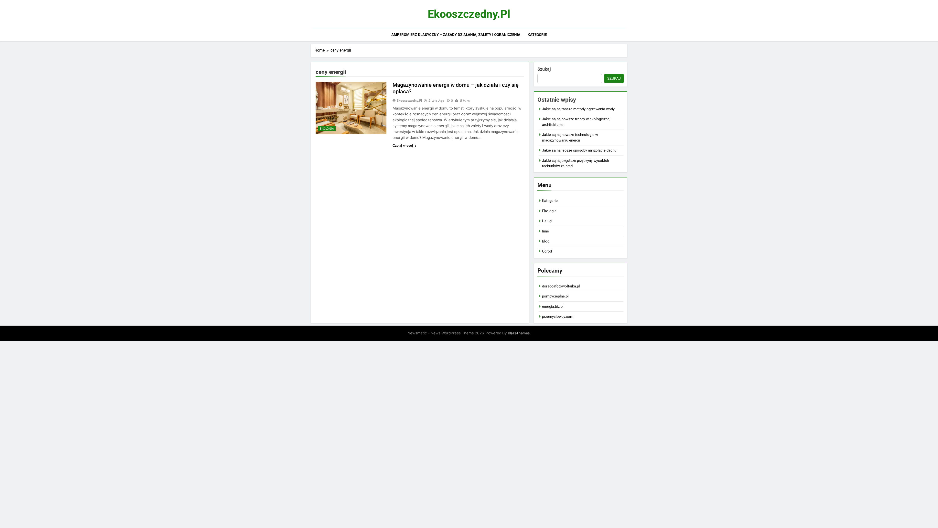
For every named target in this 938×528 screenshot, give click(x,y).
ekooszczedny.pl (469, 14)
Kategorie (537, 35)
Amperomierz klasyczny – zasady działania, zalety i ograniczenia (455, 35)
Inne (545, 231)
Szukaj (544, 69)
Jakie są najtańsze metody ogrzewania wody (578, 109)
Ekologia (327, 128)
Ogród (547, 251)
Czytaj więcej (403, 145)
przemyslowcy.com (557, 316)
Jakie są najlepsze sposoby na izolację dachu (579, 150)
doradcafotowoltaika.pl (561, 286)
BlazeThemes (519, 333)
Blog (545, 241)
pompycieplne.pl (555, 296)
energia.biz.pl (553, 306)
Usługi (547, 221)
